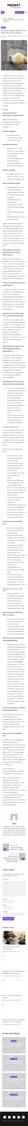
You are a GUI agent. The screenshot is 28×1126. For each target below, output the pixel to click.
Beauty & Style (14, 1094)
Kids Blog (14, 1041)
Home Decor (13, 1058)
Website (5, 911)
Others (3, 27)
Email (5, 905)
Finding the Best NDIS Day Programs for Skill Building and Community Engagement (14, 973)
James (5, 36)
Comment (6, 879)
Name (5, 899)
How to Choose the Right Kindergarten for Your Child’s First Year (14, 1045)
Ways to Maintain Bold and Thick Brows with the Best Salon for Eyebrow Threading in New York (14, 1099)
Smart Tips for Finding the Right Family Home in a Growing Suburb (14, 1062)
